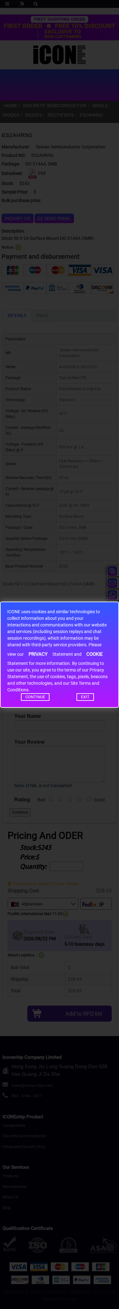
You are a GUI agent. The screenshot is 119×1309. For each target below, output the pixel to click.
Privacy (38, 654)
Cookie (94, 654)
